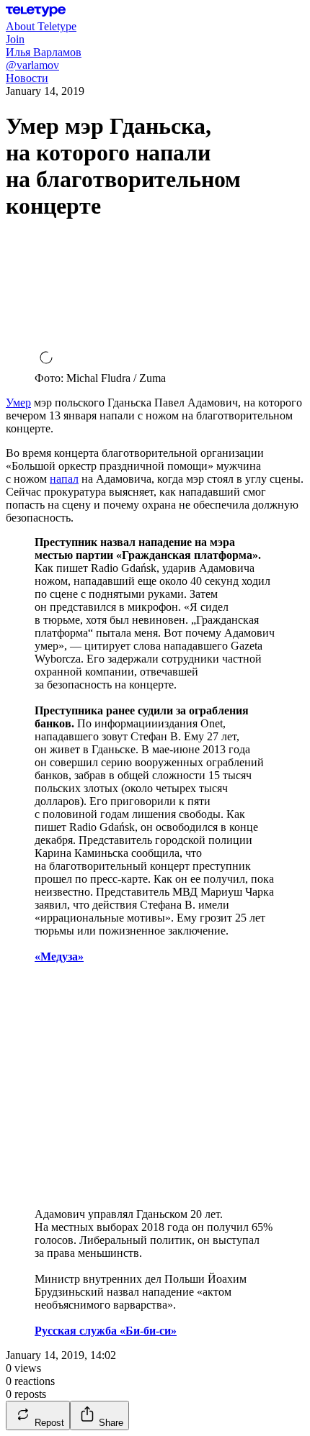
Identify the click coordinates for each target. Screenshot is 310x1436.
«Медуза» (59, 956)
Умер (18, 402)
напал (64, 479)
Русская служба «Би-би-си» (106, 1330)
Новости (27, 78)
